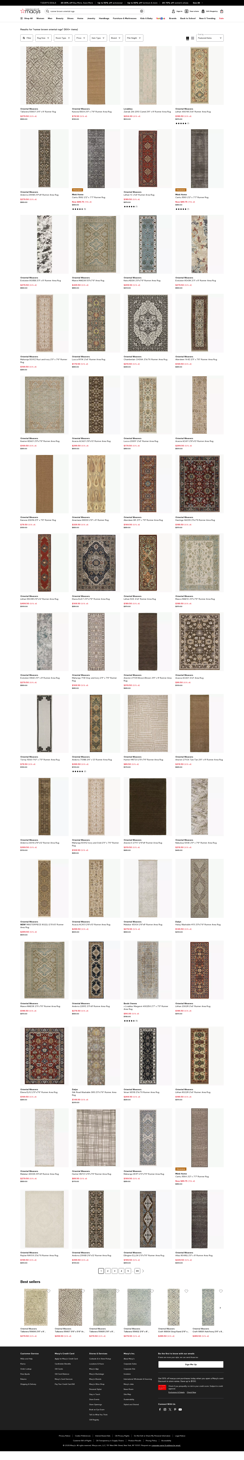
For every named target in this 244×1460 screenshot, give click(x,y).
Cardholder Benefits (63, 1364)
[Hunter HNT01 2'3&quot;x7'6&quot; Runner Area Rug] (96, 1137)
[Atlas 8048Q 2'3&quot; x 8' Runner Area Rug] (199, 1219)
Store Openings (95, 1405)
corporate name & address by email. (166, 1445)
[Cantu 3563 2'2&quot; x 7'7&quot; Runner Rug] (199, 158)
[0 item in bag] (222, 11)
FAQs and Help (26, 1359)
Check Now (191, 1392)
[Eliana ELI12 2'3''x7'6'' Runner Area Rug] (44, 1056)
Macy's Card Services (63, 1379)
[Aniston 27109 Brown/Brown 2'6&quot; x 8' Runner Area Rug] (148, 641)
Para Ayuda (25, 1374)
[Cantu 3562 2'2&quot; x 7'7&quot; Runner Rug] (96, 158)
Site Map (127, 1394)
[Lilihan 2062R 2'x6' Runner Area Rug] (199, 970)
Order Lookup (25, 1369)
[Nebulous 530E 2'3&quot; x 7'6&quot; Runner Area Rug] (199, 806)
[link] (44, 113)
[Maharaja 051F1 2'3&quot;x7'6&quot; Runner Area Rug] (148, 1137)
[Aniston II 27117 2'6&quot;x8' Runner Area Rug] (148, 806)
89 (137, 1271)
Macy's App (94, 1369)
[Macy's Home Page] (30, 11)
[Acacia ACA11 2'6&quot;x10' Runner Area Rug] (199, 405)
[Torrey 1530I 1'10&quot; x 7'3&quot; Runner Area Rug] (44, 723)
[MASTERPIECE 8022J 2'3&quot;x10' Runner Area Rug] (44, 888)
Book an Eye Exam (96, 1410)
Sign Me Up (191, 1364)
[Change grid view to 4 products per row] (187, 38)
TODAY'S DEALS (48, 3)
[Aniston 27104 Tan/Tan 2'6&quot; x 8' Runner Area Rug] (199, 723)
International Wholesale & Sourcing (138, 1379)
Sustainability (129, 1399)
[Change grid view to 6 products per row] (192, 38)
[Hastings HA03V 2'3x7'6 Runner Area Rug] (199, 483)
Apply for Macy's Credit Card (66, 1359)
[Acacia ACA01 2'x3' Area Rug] (199, 641)
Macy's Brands (95, 1379)
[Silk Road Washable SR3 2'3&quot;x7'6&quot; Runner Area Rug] (96, 1056)
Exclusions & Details (176, 1392)
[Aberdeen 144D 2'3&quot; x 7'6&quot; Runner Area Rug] (199, 323)
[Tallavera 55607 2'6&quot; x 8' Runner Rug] (44, 75)
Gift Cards (59, 1369)
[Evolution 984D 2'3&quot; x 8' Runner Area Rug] (44, 641)
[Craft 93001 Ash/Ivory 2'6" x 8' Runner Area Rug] (208, 1307)
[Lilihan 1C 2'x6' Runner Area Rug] (148, 158)
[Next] (117, 75)
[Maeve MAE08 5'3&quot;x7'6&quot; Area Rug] (96, 244)
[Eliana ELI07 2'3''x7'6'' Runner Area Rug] (96, 562)
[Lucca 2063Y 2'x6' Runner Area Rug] (148, 405)
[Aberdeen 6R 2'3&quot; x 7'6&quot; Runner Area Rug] (148, 483)
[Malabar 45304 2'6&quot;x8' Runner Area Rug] (148, 888)
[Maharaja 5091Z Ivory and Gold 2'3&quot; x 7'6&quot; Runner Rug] (96, 806)
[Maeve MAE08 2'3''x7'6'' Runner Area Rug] (44, 970)
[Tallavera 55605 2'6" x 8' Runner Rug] (104, 1307)
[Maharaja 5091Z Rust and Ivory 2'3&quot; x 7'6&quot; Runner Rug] (44, 323)
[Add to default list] (48, 1291)
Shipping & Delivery (28, 1384)
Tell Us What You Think (98, 1415)
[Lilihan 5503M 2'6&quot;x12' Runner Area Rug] (44, 562)
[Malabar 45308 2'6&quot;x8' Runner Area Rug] (44, 1137)
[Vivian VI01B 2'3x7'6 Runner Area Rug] (148, 1056)
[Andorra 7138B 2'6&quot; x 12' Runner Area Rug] (96, 723)
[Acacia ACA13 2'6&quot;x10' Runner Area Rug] (96, 888)
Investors (127, 1374)
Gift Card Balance (62, 1374)
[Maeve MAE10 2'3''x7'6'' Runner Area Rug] (199, 562)
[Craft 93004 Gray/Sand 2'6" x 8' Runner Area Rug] (173, 1307)
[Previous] (75, 75)
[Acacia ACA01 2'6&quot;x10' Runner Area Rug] (96, 405)
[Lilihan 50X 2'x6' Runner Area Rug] (148, 562)
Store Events (94, 1399)
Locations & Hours (96, 1364)
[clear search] (141, 11)
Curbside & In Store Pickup (100, 1359)
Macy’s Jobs (129, 1384)
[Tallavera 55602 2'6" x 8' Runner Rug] (139, 1307)
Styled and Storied (131, 1405)
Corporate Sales (130, 1364)
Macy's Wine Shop (96, 1384)
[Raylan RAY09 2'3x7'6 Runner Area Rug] (44, 1219)
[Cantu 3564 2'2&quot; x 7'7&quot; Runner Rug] (199, 1137)
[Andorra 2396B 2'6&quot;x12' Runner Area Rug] (96, 1219)
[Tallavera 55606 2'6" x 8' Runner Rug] (35, 1307)
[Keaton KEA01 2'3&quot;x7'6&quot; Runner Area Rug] (44, 405)
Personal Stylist (95, 1389)
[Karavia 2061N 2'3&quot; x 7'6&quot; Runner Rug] (44, 483)
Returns (23, 1379)
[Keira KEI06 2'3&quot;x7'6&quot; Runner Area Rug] (148, 244)
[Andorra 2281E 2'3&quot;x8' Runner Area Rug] (96, 970)
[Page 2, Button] (143, 1271)
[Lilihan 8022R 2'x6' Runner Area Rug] (199, 1056)
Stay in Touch (94, 1394)
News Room (128, 1389)
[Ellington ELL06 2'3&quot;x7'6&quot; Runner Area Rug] (148, 1219)
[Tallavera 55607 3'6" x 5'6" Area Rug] (70, 1307)
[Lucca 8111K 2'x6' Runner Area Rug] (96, 323)
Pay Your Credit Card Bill (65, 1384)
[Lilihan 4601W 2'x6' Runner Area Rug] (199, 75)
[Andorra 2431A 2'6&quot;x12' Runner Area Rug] (44, 806)
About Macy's (129, 1359)
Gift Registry (94, 1420)
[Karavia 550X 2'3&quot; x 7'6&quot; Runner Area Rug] (96, 75)
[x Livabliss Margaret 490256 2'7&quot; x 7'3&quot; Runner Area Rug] (148, 970)
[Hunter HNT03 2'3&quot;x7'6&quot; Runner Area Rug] (148, 723)
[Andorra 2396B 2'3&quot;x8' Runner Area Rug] (44, 158)
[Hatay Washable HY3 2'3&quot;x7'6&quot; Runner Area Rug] (199, 888)
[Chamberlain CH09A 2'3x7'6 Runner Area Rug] (148, 323)
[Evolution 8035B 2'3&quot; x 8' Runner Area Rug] (44, 244)
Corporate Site (129, 1369)
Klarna (22, 1364)
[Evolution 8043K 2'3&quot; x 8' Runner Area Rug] (199, 244)
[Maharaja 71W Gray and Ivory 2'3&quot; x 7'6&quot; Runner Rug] (96, 641)
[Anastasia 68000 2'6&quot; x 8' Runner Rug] (96, 483)
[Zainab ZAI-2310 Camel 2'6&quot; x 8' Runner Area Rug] (148, 75)
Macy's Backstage (96, 1374)
